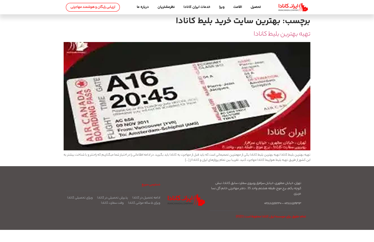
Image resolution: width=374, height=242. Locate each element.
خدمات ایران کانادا (197, 7)
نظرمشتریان (166, 7)
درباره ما (143, 7)
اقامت (237, 7)
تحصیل (256, 7)
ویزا (222, 7)
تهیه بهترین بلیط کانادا (282, 34)
